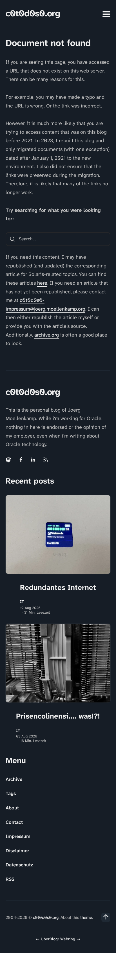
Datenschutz (19, 865)
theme (86, 917)
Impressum (18, 836)
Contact (14, 822)
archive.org (46, 334)
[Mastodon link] (9, 460)
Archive (14, 779)
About (12, 808)
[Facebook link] (21, 460)
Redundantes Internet (58, 587)
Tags (11, 793)
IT (22, 601)
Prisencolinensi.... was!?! (58, 716)
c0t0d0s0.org (33, 13)
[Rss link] (46, 460)
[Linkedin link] (33, 460)
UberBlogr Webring (58, 938)
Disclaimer (17, 850)
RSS (10, 879)
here (42, 283)
